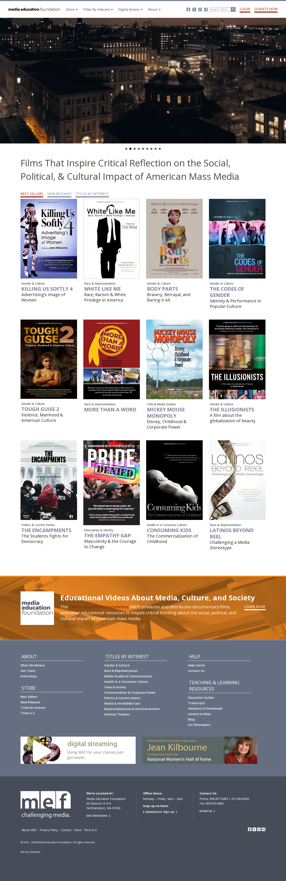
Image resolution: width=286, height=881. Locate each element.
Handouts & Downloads (205, 708)
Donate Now (266, 9)
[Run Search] (233, 9)
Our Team (28, 671)
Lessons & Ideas (199, 714)
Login (245, 9)
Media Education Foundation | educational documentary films (34, 9)
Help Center (196, 665)
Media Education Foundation (99, 607)
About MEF (29, 830)
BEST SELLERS (32, 194)
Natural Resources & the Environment (132, 709)
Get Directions (96, 816)
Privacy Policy (49, 830)
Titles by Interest (33, 708)
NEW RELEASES (59, 194)
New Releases (30, 702)
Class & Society (115, 687)
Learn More (254, 606)
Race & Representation (121, 671)
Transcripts (196, 703)
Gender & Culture (116, 665)
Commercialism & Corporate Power (130, 692)
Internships (29, 676)
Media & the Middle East (122, 703)
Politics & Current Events (122, 698)
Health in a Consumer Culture (126, 682)
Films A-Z (90, 830)
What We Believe (33, 665)
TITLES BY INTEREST (92, 194)
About (152, 9)
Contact (66, 830)
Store (70, 9)
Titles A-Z (28, 713)
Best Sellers (29, 697)
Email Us (206, 811)
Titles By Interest (96, 9)
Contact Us (196, 671)
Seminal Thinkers (117, 714)
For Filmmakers (199, 725)
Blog (191, 719)
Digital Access (128, 9)
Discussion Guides (201, 698)
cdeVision (34, 852)
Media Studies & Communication (128, 676)
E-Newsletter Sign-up (158, 812)
